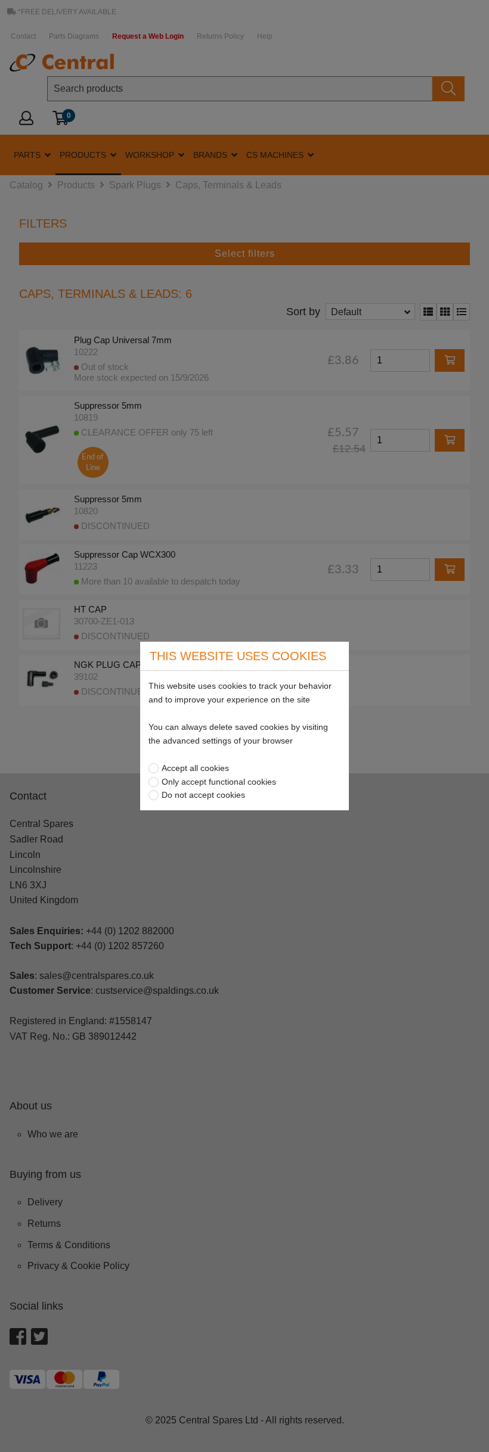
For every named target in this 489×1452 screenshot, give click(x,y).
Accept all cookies (195, 768)
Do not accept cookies (203, 795)
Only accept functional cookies (219, 781)
